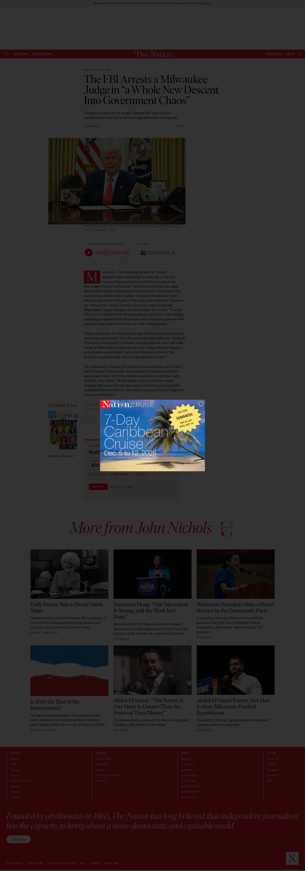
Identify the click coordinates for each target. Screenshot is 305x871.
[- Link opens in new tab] (152, 435)
